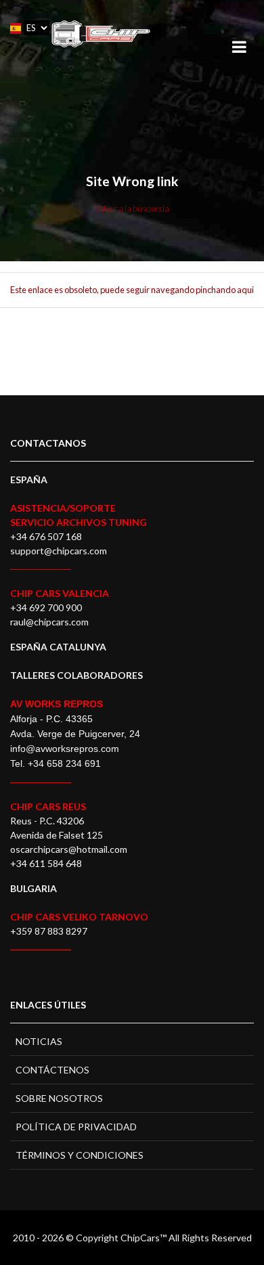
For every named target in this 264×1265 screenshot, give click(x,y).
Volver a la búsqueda (132, 208)
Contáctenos (52, 1069)
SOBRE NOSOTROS (59, 1098)
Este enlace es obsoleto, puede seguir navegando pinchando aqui (132, 289)
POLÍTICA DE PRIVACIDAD (76, 1126)
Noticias (39, 1041)
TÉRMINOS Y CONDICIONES (80, 1155)
